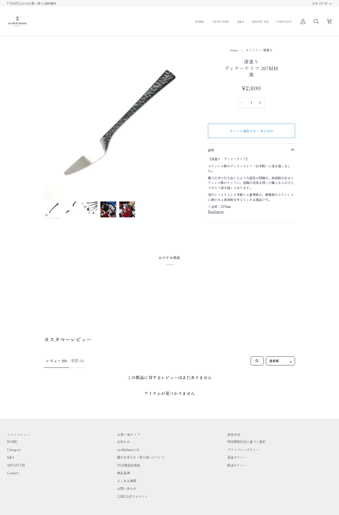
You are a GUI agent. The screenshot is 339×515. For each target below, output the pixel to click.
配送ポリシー (236, 465)
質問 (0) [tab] (77, 360)
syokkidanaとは (128, 449)
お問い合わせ (126, 488)
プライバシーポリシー (243, 449)
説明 (211, 150)
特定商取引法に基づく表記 (246, 441)
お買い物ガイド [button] (128, 434)
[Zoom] (122, 120)
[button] (220, 21)
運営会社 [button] (233, 434)
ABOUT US (16, 465)
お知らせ (123, 441)
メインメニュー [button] (18, 434)
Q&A (10, 457)
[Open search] (257, 360)
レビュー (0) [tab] (56, 360)
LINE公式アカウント (132, 496)
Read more (216, 211)
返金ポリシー (236, 457)
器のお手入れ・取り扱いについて (141, 457)
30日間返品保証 (128, 465)
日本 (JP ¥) (320, 3)
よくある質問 (126, 480)
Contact (13, 473)
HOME (12, 441)
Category (14, 449)
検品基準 (123, 473)
